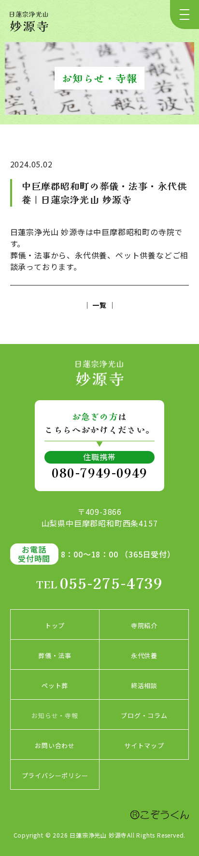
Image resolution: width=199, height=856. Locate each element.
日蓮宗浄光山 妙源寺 (98, 835)
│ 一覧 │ (100, 305)
